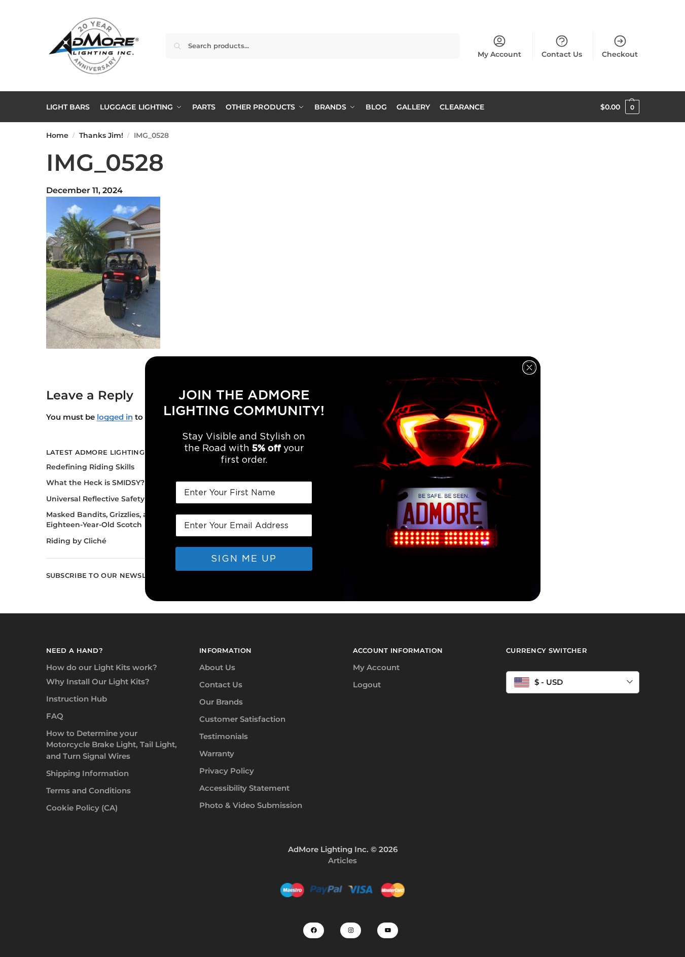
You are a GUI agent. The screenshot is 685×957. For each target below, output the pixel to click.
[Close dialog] (529, 367)
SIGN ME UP (244, 558)
